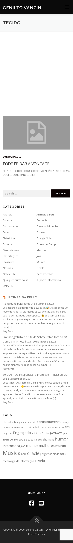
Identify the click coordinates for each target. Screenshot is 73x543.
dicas (61, 427)
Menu (67, 7)
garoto (6, 439)
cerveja (65, 422)
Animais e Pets (45, 214)
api (29, 422)
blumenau (53, 422)
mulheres (47, 445)
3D (4, 422)
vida (41, 460)
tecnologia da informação (18, 461)
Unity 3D (8, 286)
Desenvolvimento (47, 226)
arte (34, 422)
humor (61, 439)
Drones (40, 232)
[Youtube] (41, 503)
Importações (10, 256)
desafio (50, 427)
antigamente (21, 422)
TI (36, 461)
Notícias (8, 268)
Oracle (40, 268)
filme (38, 433)
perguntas (46, 454)
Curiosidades (12, 156)
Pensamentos (44, 274)
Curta (43, 427)
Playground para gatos (16, 303)
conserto (21, 427)
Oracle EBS (9, 274)
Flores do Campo (46, 244)
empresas (7, 433)
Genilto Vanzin (22, 7)
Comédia (41, 220)
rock (63, 454)
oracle (33, 453)
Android (7, 214)
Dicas (6, 232)
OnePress (51, 529)
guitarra (32, 439)
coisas (14, 427)
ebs (67, 427)
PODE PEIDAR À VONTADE (26, 163)
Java (39, 256)
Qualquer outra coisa (15, 280)
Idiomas (41, 250)
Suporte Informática (48, 280)
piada (56, 454)
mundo (60, 446)
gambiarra (56, 433)
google (23, 439)
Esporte (7, 244)
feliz (33, 433)
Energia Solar (44, 238)
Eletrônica (9, 238)
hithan (40, 439)
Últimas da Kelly (22, 297)
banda (41, 422)
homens (49, 439)
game (65, 433)
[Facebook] (31, 503)
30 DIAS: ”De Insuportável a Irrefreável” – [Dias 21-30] (35, 374)
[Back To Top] (36, 521)
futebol (45, 433)
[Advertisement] (36, 69)
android (11, 422)
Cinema (7, 220)
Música (40, 262)
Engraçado (22, 432)
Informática (11, 446)
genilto (14, 439)
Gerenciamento (12, 250)
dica (56, 427)
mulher (32, 445)
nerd (24, 454)
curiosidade (33, 427)
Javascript (8, 262)
